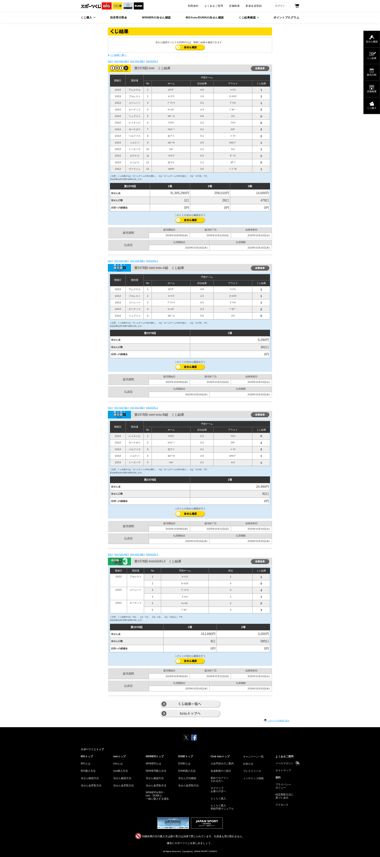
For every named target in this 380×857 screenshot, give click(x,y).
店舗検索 (234, 6)
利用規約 (193, 6)
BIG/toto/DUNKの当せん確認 (205, 17)
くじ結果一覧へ (118, 55)
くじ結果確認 (247, 17)
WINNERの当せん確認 (156, 17)
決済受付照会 (118, 17)
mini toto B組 (137, 61)
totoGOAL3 (152, 61)
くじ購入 (86, 17)
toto (110, 61)
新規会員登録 (254, 6)
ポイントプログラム (286, 17)
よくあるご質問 (213, 6)
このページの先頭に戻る (278, 720)
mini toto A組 (121, 61)
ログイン (280, 5)
